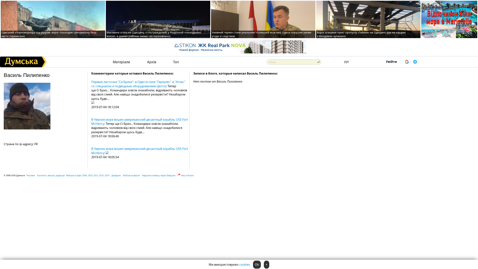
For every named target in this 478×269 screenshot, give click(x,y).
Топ (176, 62)
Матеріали (121, 62)
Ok (257, 264)
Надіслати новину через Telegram (159, 175)
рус (346, 61)
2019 (107, 175)
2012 (96, 175)
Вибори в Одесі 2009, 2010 (79, 175)
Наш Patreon (187, 175)
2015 (101, 175)
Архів (151, 62)
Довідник (116, 175)
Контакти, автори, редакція (51, 175)
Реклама (31, 175)
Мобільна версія (131, 175)
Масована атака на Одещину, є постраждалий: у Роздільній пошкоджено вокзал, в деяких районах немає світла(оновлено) (154, 34)
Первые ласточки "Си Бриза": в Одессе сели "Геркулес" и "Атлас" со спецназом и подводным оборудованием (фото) (138, 84)
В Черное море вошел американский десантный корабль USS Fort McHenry (139, 122)
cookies (244, 264)
